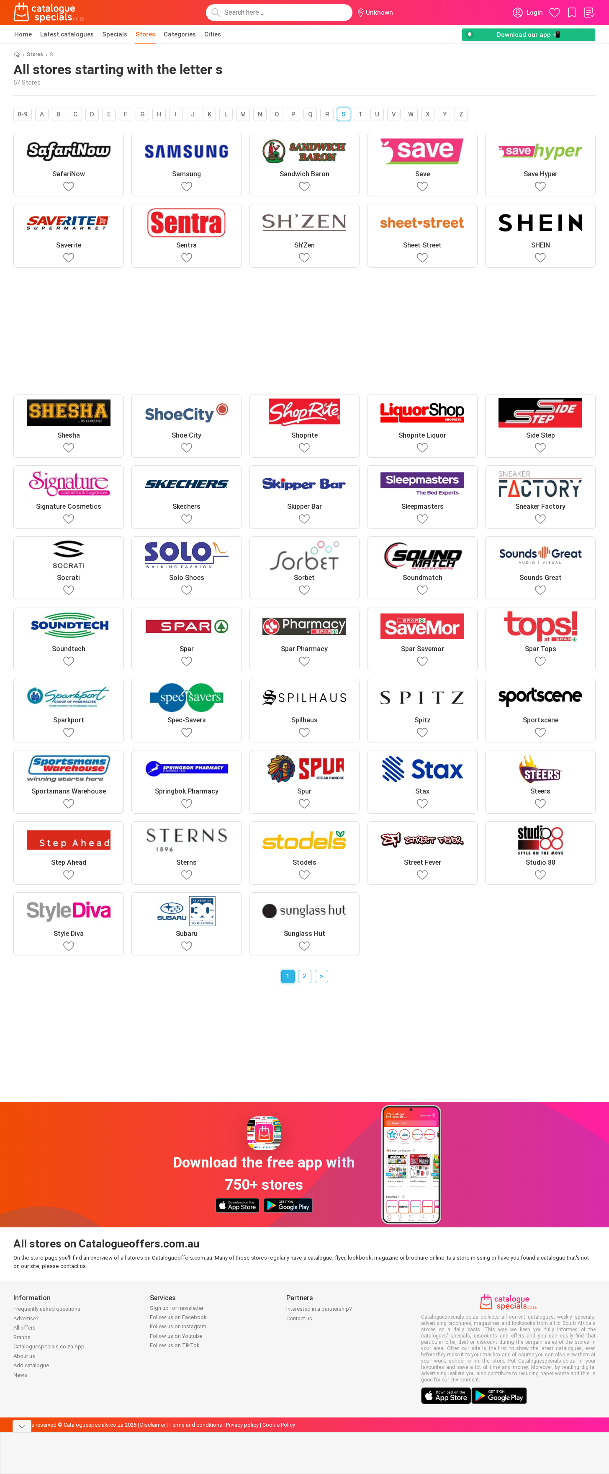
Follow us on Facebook (178, 1317)
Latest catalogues (67, 34)
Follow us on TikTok (175, 1345)
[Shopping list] (589, 12)
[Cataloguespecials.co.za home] (49, 12)
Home (23, 34)
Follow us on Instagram (178, 1326)
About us (24, 1356)
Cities (212, 34)
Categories (180, 34)
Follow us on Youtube (176, 1336)
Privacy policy (242, 1425)
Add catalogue (31, 1365)
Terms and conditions (195, 1425)
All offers (24, 1328)
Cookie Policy (278, 1425)
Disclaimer (152, 1425)
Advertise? (26, 1318)
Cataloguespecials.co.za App (49, 1346)
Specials (114, 34)
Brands (22, 1337)
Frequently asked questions (46, 1309)
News (20, 1375)
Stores (145, 34)
